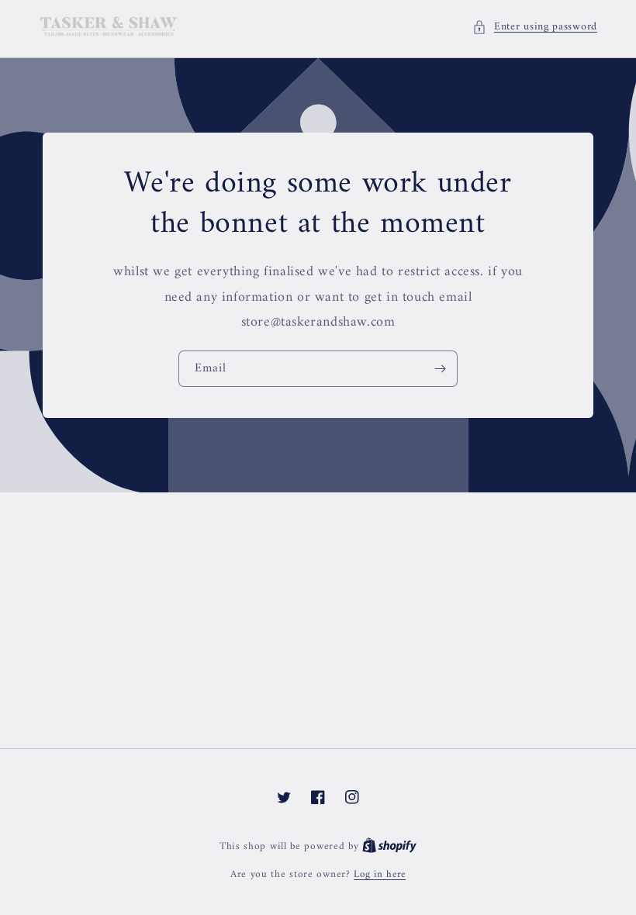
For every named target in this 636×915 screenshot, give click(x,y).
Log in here (380, 874)
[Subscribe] (440, 368)
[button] (534, 26)
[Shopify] (389, 846)
